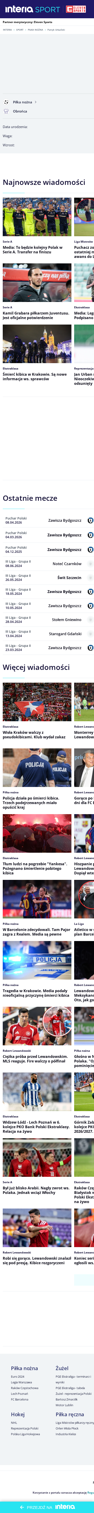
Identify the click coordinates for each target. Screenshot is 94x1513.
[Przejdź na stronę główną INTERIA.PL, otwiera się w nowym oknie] (19, 9)
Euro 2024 (17, 1376)
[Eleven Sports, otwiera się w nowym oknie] (76, 9)
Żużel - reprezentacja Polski (73, 1394)
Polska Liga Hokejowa (25, 1434)
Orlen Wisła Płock (67, 1428)
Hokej (18, 1414)
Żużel (62, 1368)
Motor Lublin (64, 1405)
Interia (7, 29)
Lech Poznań (19, 1394)
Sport (20, 29)
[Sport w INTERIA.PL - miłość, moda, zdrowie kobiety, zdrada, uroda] (47, 9)
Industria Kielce (66, 1434)
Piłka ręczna (70, 1414)
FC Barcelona (19, 1399)
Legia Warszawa (21, 1382)
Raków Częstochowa (24, 1388)
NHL (14, 1423)
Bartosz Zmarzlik (67, 1399)
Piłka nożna (35, 29)
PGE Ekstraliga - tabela (70, 1388)
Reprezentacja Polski (24, 1428)
